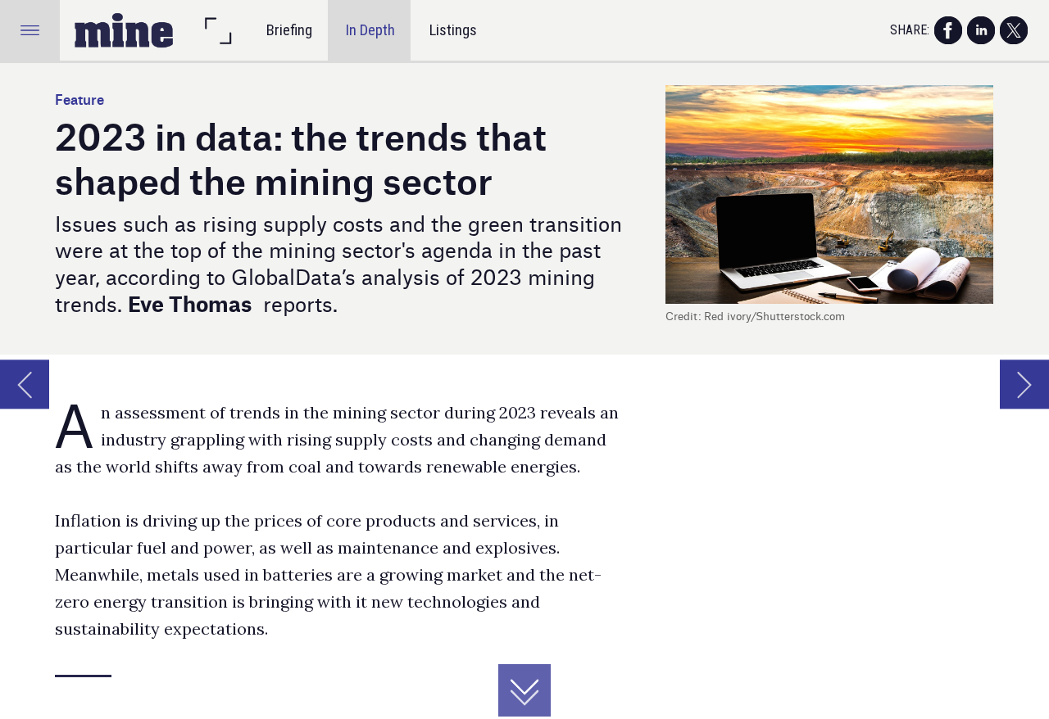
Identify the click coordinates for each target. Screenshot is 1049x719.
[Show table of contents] (30, 30)
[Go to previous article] (24, 384)
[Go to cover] (124, 30)
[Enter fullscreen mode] (217, 30)
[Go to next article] (1024, 384)
